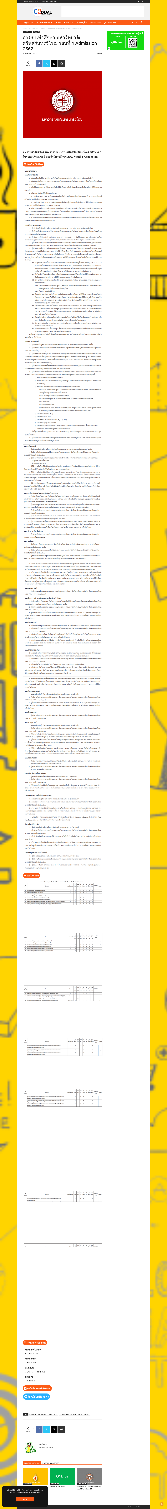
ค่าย (59, 22)
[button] (141, 23)
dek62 (50, 1414)
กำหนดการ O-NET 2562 (57, 1487)
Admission (32, 1414)
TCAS (55, 1414)
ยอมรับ (25, 1499)
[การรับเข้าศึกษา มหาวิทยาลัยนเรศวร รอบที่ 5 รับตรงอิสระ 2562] (89, 1476)
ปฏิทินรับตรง (96, 22)
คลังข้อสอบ (69, 22)
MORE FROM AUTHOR (50, 1463)
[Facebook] (138, 1)
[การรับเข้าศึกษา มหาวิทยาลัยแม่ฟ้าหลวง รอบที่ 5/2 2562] (35, 1476)
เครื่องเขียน (112, 22)
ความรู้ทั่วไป (82, 22)
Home (25, 29)
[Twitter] (142, 1)
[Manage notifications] (161, 1504)
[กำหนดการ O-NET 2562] (62, 1476)
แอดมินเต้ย (28, 53)
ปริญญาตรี (36, 32)
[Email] (54, 63)
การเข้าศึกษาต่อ (44, 22)
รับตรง (80, 1414)
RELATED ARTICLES (31, 1463)
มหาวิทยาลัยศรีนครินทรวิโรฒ (68, 1414)
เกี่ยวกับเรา (45, 1)
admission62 (42, 1414)
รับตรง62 (86, 1414)
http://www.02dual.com (46, 1447)
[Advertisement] (102, 11)
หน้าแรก (30, 22)
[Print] (61, 63)
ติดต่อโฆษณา (53, 1)
